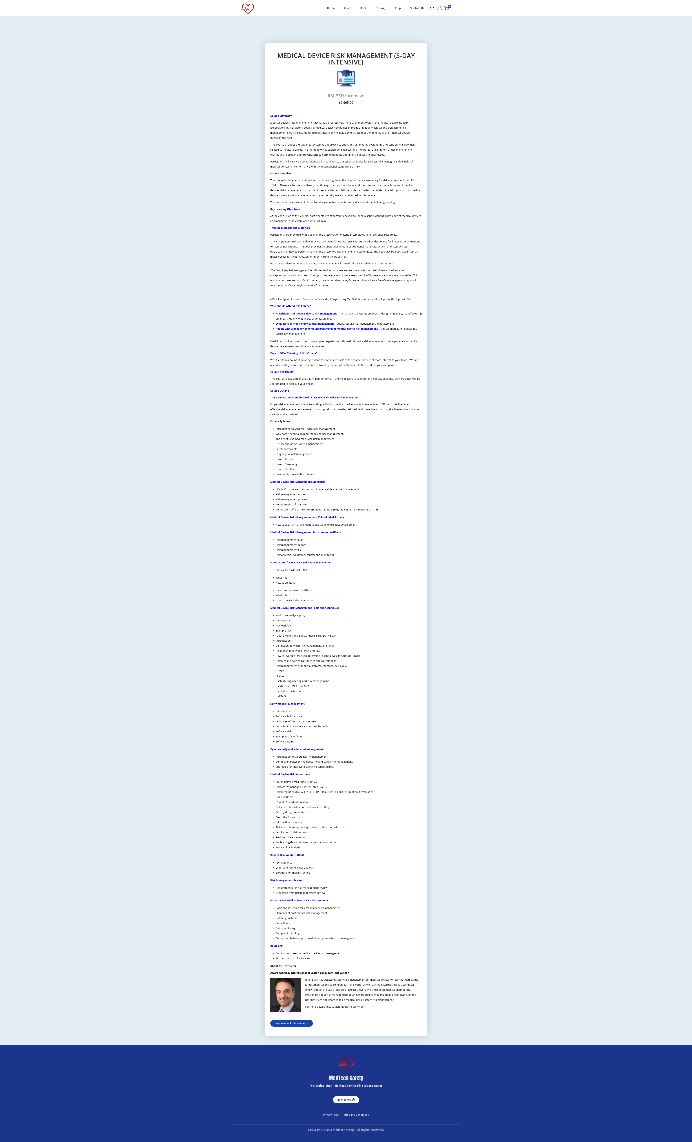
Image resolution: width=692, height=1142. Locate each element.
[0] (446, 8)
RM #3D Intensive (346, 96)
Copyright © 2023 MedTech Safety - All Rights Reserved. (346, 1130)
